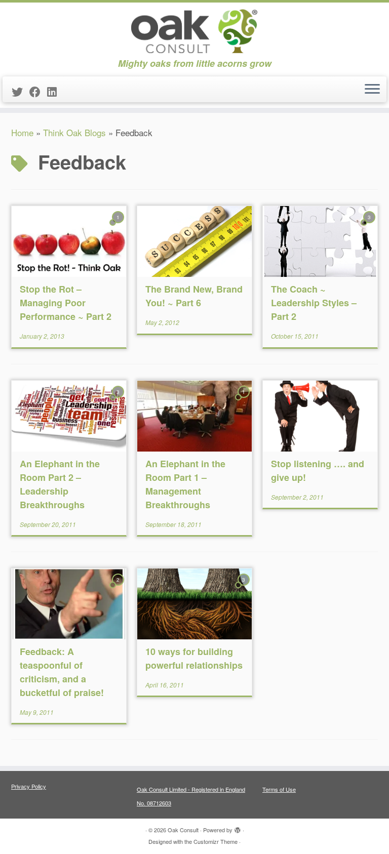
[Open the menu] (372, 89)
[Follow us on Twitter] (20, 91)
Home (22, 132)
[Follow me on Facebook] (38, 91)
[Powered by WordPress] (237, 827)
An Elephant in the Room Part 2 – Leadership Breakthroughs (60, 484)
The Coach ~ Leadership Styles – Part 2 (314, 302)
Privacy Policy (28, 786)
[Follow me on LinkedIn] (55, 91)
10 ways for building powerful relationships (194, 658)
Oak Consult (183, 830)
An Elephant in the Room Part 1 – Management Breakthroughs (185, 484)
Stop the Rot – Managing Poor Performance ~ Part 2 (65, 302)
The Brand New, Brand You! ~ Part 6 (194, 295)
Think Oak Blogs (74, 132)
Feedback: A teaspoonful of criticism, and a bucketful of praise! (62, 672)
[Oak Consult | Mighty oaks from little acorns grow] (194, 30)
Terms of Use (279, 789)
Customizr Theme (215, 841)
